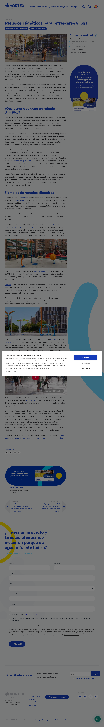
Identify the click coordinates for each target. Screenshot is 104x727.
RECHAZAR (86, 363)
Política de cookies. (12, 371)
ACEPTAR (85, 357)
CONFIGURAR (85, 368)
